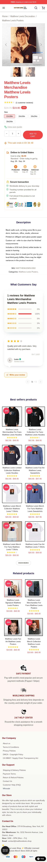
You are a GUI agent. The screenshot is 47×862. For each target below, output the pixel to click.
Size (6, 112)
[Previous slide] (6, 44)
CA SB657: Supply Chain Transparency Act (20, 758)
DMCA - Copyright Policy (13, 754)
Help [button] (42, 859)
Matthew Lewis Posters (13, 20)
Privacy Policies (9, 751)
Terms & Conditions (11, 747)
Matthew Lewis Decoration (22, 16)
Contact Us (7, 781)
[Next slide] (41, 44)
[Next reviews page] (40, 381)
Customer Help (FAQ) (12, 785)
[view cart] (43, 7)
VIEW (12, 424)
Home (5, 16)
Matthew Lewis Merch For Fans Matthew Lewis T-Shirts (12, 547)
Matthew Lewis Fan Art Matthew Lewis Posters (13, 641)
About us (6, 743)
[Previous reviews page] (27, 381)
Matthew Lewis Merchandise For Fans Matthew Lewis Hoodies (12, 432)
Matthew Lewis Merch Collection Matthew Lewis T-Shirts (12, 508)
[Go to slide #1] (16, 72)
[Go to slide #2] (30, 72)
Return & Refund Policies (13, 777)
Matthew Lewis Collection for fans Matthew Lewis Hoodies (35, 432)
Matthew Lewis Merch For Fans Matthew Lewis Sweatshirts (35, 508)
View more (23, 563)
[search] (35, 7)
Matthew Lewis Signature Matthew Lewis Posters (13, 602)
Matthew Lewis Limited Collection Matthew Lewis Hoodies (12, 470)
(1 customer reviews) (24, 103)
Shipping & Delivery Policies (14, 770)
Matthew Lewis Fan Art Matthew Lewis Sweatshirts (35, 470)
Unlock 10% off (5, 850)
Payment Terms (9, 774)
